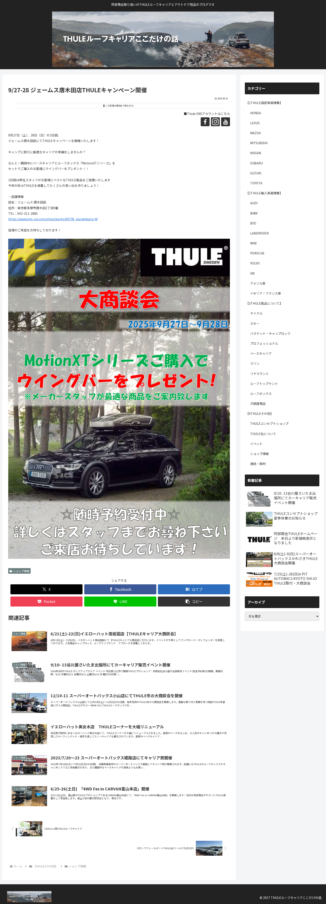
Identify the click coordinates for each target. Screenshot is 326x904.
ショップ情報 (21, 571)
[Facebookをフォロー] (205, 121)
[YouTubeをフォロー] (225, 121)
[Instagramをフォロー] (215, 121)
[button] (194, 602)
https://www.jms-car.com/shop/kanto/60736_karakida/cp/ (51, 219)
